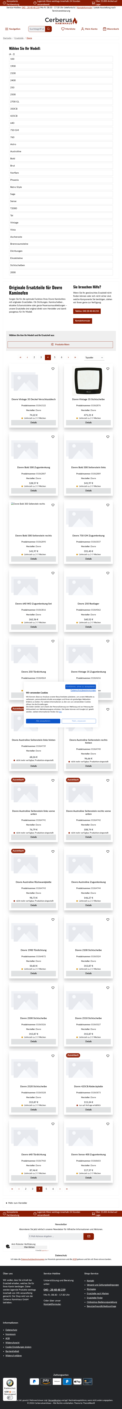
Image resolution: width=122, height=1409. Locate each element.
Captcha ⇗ (42, 1250)
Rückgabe (91, 1289)
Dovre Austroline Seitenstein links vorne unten (33, 812)
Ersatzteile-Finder (95, 1298)
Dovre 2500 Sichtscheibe (33, 1018)
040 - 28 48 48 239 (31, 8)
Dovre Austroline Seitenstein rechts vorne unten (88, 812)
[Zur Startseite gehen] (61, 20)
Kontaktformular (84, 8)
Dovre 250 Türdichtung (33, 672)
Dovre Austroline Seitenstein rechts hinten (88, 741)
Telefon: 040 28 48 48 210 (87, 311)
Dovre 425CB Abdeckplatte (88, 1086)
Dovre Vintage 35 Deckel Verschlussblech (34, 399)
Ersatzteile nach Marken (98, 1293)
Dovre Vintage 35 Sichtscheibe (88, 399)
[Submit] (88, 1236)
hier (60, 712)
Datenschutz (11, 1330)
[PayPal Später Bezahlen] (34, 1381)
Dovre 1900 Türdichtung (33, 950)
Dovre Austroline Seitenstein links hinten (33, 740)
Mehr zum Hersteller (17, 1203)
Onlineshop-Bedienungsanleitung (102, 1302)
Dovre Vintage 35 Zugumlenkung (88, 672)
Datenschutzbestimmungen (32, 1259)
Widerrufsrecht (12, 1343)
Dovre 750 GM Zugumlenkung (88, 535)
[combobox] (36, 29)
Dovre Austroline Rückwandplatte (33, 882)
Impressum (11, 1334)
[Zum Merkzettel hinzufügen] (53, 369)
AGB (75, 1259)
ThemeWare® (89, 1403)
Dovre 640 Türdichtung (33, 1154)
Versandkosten (54, 1400)
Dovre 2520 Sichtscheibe (33, 1086)
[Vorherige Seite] (27, 357)
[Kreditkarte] (87, 1381)
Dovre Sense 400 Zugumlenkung (88, 1154)
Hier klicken (29, 1247)
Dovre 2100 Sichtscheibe (88, 950)
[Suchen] (48, 29)
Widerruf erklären (14, 1356)
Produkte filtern (62, 344)
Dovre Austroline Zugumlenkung (88, 882)
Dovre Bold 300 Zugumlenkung (33, 467)
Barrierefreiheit (12, 1351)
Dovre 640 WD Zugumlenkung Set (33, 604)
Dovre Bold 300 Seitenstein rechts (33, 535)
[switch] (10, 1397)
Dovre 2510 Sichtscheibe (88, 1018)
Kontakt (90, 1281)
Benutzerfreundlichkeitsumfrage (101, 1306)
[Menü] (15, 1379)
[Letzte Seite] (75, 357)
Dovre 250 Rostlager (88, 604)
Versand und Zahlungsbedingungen (103, 1285)
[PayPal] (67, 1381)
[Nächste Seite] (68, 357)
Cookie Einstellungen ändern (18, 1347)
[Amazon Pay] (46, 1381)
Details (33, 423)
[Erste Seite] (21, 357)
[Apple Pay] (77, 1381)
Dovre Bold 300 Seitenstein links (88, 467)
